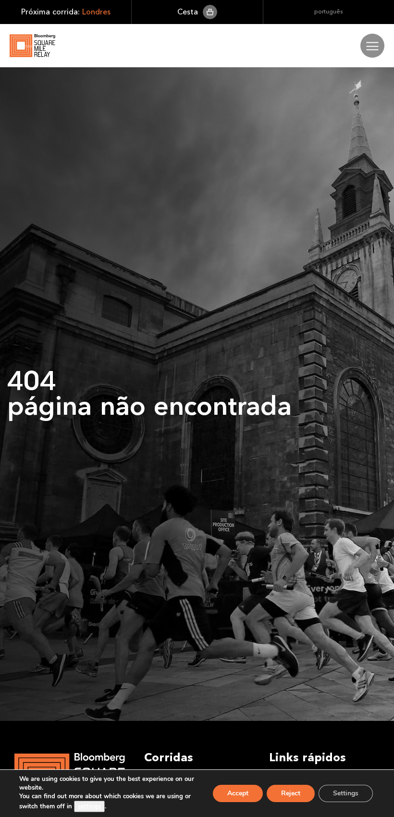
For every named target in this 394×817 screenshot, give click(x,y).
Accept (237, 793)
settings (89, 806)
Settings (345, 793)
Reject (290, 793)
